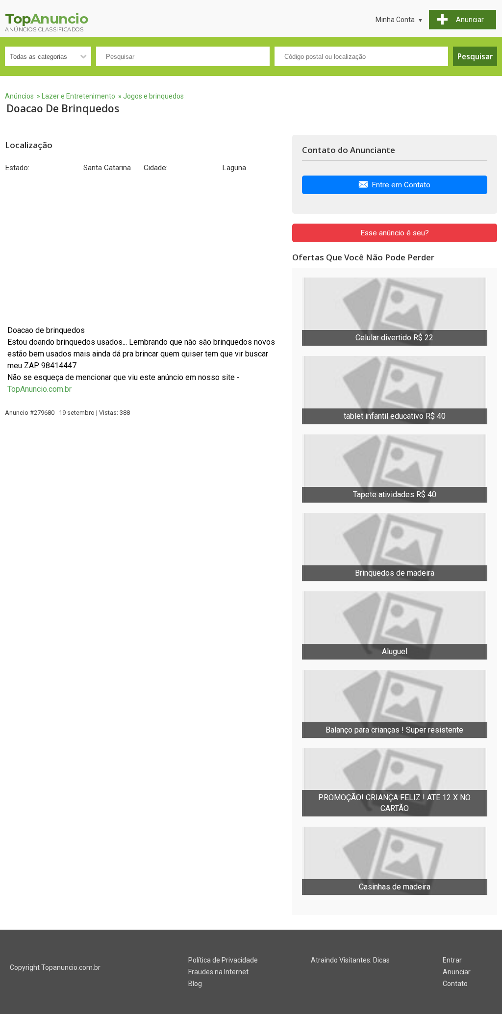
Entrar (452, 960)
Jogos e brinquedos (153, 96)
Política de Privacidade (223, 960)
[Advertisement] (143, 248)
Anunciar (457, 972)
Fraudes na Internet (218, 972)
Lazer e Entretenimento (78, 96)
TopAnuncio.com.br (39, 389)
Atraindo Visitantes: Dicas (350, 960)
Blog (195, 984)
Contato (455, 984)
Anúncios (19, 96)
